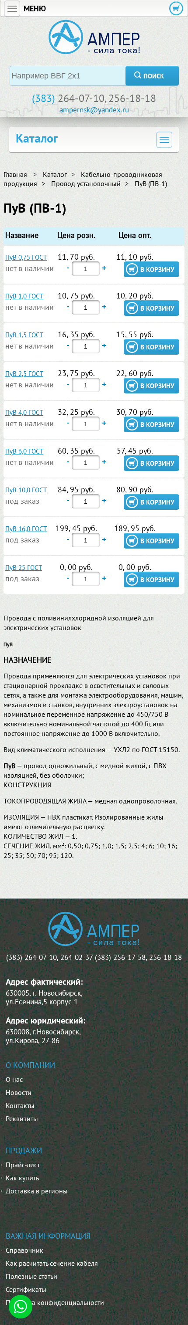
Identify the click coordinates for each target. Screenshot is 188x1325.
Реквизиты (22, 1118)
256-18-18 (132, 98)
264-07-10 (81, 98)
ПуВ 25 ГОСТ (23, 567)
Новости (18, 1092)
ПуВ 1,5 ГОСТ (24, 335)
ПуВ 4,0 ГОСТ (24, 412)
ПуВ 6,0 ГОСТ (24, 451)
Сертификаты (26, 1289)
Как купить (22, 1177)
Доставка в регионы (37, 1190)
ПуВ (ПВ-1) (151, 183)
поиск (153, 76)
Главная (15, 174)
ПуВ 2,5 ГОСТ (24, 373)
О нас (14, 1079)
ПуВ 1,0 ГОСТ (24, 296)
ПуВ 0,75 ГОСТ (26, 257)
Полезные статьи (31, 1276)
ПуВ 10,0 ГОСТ (26, 490)
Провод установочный (86, 183)
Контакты (20, 1105)
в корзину (157, 269)
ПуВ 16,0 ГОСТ (26, 529)
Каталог (55, 174)
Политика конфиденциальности (55, 1302)
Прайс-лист (23, 1164)
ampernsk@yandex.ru (94, 110)
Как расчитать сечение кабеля (52, 1263)
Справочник (24, 1250)
